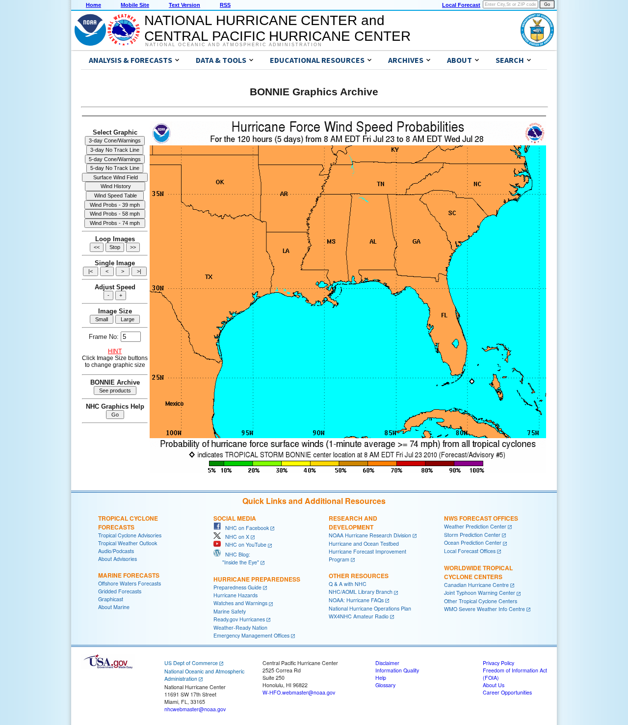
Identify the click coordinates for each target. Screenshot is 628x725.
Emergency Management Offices (251, 635)
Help (380, 677)
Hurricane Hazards (235, 595)
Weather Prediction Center (475, 526)
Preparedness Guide (237, 587)
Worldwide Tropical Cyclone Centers (478, 572)
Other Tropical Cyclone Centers (480, 601)
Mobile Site (135, 5)
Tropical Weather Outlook (127, 543)
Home (93, 5)
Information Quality (397, 670)
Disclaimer (387, 663)
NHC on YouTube (243, 544)
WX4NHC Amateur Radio (359, 616)
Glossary (385, 685)
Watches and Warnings (240, 603)
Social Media (234, 518)
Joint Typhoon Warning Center (479, 592)
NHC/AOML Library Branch (360, 591)
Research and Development (353, 522)
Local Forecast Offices (470, 551)
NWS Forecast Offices (481, 518)
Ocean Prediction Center (472, 542)
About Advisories (117, 558)
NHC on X (235, 536)
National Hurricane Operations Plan (370, 608)
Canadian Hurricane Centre (476, 584)
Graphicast (110, 599)
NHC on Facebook (245, 527)
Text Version (184, 5)
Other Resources (359, 575)
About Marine (114, 607)
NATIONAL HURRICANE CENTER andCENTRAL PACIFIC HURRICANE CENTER (277, 28)
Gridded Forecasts (119, 591)
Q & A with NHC (347, 583)
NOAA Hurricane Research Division (370, 535)
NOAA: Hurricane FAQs (356, 600)
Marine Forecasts (128, 575)
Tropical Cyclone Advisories (129, 535)
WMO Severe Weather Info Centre (484, 609)
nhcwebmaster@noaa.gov (195, 709)
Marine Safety (229, 611)
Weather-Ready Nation (240, 627)
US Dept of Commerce (191, 663)
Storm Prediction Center (472, 534)
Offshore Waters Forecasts (129, 583)
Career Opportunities (507, 692)
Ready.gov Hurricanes (239, 619)
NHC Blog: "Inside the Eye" (236, 558)
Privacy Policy (498, 663)
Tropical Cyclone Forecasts (128, 522)
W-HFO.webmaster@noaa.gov (298, 692)
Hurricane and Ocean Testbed (364, 543)
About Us (493, 685)
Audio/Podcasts (116, 551)
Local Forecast (461, 5)
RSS (225, 5)
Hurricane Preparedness (256, 579)
